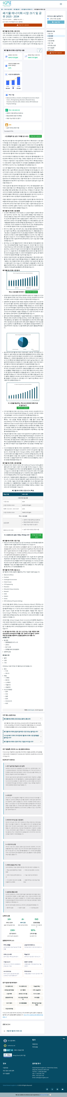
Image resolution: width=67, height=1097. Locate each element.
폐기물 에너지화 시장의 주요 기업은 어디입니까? (19, 741)
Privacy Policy (44, 1095)
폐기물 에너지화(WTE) (27, 9)
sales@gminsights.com (42, 1077)
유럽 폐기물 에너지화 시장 (14, 1031)
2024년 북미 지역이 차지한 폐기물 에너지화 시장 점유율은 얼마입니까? (21, 737)
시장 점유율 (51, 41)
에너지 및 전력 (8, 9)
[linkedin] (47, 1089)
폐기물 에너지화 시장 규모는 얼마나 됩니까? (17, 719)
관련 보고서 (51, 50)
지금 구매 (57, 22)
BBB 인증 (23, 922)
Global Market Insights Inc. (10, 1085)
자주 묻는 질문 (52, 45)
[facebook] (57, 1089)
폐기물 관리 (17, 9)
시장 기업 (50, 43)
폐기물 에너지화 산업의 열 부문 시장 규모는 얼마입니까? (21, 731)
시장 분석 (50, 38)
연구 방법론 (51, 48)
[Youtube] (62, 1089)
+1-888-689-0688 (42, 1071)
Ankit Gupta (31, 710)
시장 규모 (50, 33)
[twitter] (52, 1089)
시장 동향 (50, 36)
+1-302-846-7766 (39, 1073)
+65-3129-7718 (40, 1075)
